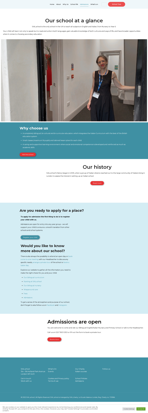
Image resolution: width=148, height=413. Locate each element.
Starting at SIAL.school (33, 281)
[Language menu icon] (104, 4)
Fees (25, 294)
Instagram (63, 305)
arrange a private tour (41, 262)
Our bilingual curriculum (34, 277)
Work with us (26, 381)
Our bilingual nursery (32, 286)
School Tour (116, 4)
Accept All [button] (141, 409)
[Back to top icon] (125, 397)
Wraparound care (31, 290)
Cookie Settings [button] (129, 409)
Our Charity (80, 369)
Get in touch (26, 378)
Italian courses (81, 371)
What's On (52, 369)
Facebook (51, 305)
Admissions (28, 298)
